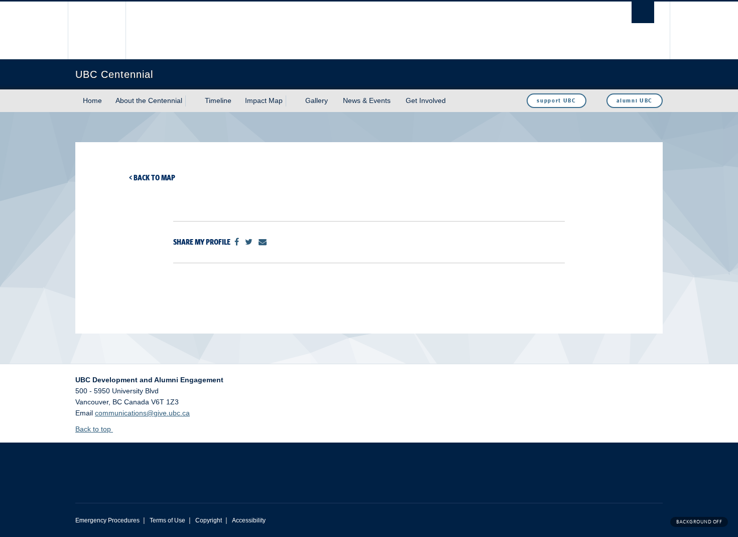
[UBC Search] (643, 12)
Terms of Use (167, 520)
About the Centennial (148, 100)
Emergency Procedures (107, 520)
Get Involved (426, 100)
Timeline (218, 100)
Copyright (208, 520)
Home (92, 100)
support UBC (556, 100)
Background (699, 521)
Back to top (94, 429)
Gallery (316, 100)
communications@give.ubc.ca (142, 413)
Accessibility (249, 520)
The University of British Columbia (97, 30)
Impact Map (264, 100)
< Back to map (152, 177)
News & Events (367, 100)
